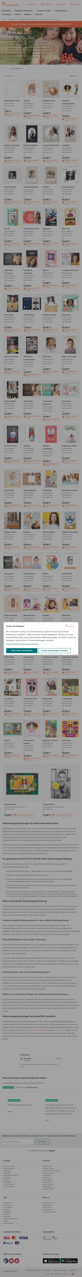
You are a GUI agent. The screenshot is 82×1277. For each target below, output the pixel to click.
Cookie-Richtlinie (13, 644)
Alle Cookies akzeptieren (21, 650)
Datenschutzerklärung (29, 644)
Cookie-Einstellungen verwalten (54, 650)
